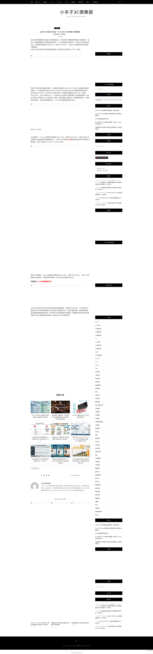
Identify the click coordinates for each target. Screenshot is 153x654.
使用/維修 (97, 378)
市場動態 (97, 408)
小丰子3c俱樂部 (98, 89)
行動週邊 (97, 461)
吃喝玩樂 (97, 395)
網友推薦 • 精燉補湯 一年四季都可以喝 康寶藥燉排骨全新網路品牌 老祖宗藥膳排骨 (60, 417)
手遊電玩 (97, 425)
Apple (67, 2)
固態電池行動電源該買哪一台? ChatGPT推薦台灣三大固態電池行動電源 (60, 461)
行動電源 (57, 28)
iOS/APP (97, 358)
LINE (96, 368)
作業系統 (97, 375)
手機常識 (97, 418)
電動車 (97, 501)
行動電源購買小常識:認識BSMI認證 (80, 623)
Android (59, 2)
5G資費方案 (98, 345)
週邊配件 (73, 2)
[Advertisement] (60, 333)
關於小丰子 (38, 2)
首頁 (32, 2)
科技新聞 (97, 448)
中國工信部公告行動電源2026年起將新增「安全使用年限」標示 (40, 439)
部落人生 (88, 2)
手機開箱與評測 (99, 421)
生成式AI (97, 441)
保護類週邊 (98, 385)
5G (96, 338)
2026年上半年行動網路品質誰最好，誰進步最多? (107, 110)
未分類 (97, 431)
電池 (96, 504)
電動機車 (97, 498)
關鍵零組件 (98, 485)
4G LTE (52, 2)
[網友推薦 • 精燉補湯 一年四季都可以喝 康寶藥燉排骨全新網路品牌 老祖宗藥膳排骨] (60, 413)
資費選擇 (97, 468)
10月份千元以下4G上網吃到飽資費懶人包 (110, 198)
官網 (69, 139)
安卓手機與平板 (99, 405)
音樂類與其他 (98, 511)
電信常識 (97, 488)
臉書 (96, 455)
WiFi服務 (97, 371)
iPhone (97, 365)
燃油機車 (97, 438)
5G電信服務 (98, 348)
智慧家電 (97, 428)
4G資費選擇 (98, 332)
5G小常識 (97, 342)
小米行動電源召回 (35, 468)
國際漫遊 (97, 401)
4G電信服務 (98, 335)
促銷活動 (97, 382)
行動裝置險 (98, 458)
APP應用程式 (98, 355)
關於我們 (73, 652)
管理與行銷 (80, 2)
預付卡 (97, 515)
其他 (96, 391)
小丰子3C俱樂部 (76, 12)
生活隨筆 (97, 445)
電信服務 (97, 491)
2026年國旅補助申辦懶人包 (102, 118)
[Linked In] (48, 475)
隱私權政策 (95, 2)
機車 (96, 435)
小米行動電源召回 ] (45, 281)
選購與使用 (98, 475)
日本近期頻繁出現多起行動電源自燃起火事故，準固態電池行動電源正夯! (80, 461)
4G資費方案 (98, 328)
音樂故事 (97, 508)
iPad (96, 362)
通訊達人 (45, 2)
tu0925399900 (75, 475)
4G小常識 (97, 325)
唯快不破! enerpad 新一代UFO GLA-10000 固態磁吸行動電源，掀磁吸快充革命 (81, 439)
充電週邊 (97, 388)
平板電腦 (97, 415)
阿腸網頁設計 (150, 650)
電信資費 (97, 495)
